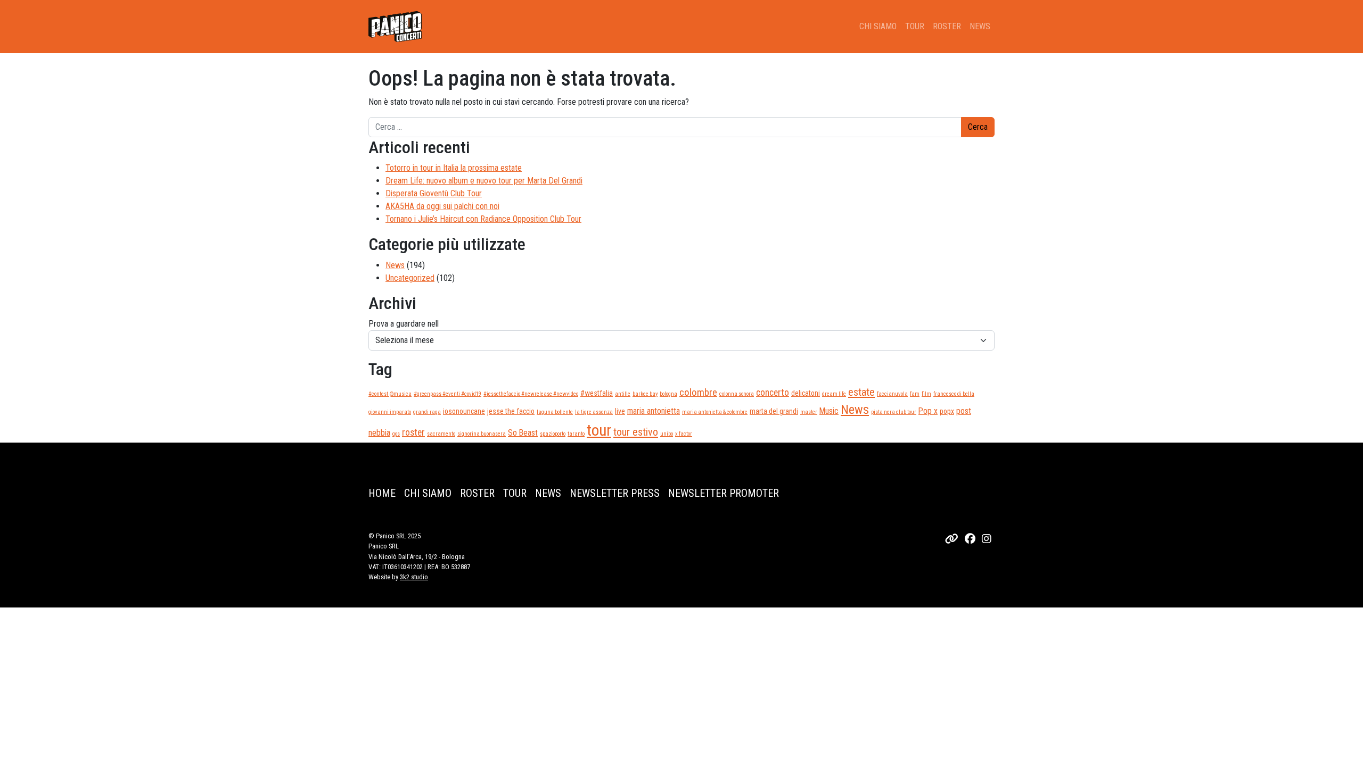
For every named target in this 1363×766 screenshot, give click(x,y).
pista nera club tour (893, 412)
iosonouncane (464, 411)
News (980, 26)
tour (599, 430)
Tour (914, 26)
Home (382, 493)
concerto (772, 392)
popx (947, 411)
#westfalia (596, 393)
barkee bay (645, 393)
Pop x (928, 411)
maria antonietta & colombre (715, 412)
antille (622, 393)
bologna (668, 393)
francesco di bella (953, 393)
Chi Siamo (878, 26)
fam (914, 393)
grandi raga (427, 412)
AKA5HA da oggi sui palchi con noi (442, 206)
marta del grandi (774, 411)
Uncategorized (409, 278)
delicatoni (805, 393)
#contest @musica (390, 393)
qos (396, 433)
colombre (698, 392)
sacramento (441, 433)
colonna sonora (736, 393)
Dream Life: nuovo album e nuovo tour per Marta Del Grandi (483, 181)
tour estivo (635, 432)
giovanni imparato (389, 412)
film (926, 393)
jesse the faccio (511, 411)
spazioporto (552, 433)
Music (829, 411)
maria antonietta (653, 411)
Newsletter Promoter (723, 493)
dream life (834, 393)
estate (861, 392)
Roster (947, 26)
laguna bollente (555, 412)
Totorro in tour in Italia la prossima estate (453, 168)
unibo (666, 433)
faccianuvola (892, 393)
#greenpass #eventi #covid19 (447, 393)
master (808, 412)
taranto (576, 433)
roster (413, 432)
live (620, 411)
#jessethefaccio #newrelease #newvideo (530, 393)
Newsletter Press (615, 493)
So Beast (523, 433)
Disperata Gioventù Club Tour (433, 193)
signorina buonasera (481, 433)
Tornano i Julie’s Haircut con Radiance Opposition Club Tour (483, 219)
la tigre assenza (594, 412)
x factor (683, 433)
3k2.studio (414, 577)
